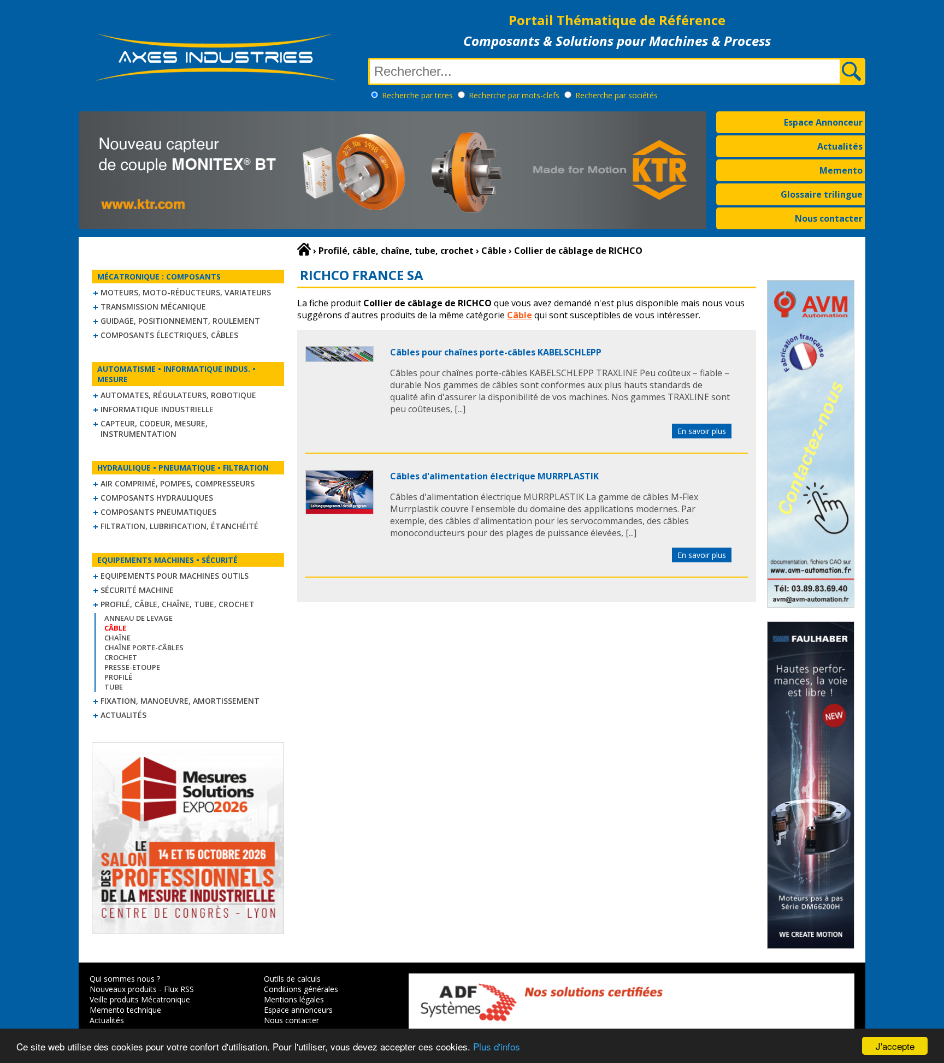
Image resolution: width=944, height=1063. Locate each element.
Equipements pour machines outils (175, 576)
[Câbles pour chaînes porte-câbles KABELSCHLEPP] (339, 359)
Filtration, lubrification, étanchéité (179, 526)
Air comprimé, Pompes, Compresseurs (178, 483)
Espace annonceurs (298, 1010)
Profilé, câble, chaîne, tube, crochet (178, 604)
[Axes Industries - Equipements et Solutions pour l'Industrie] (215, 81)
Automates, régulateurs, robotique (178, 395)
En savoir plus (701, 431)
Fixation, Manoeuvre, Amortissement (180, 701)
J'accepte (895, 1046)
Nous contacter (829, 218)
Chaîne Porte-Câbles (144, 647)
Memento (841, 170)
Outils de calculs (292, 978)
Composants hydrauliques (157, 497)
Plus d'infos (496, 1046)
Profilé (118, 677)
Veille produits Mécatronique (140, 999)
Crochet (120, 657)
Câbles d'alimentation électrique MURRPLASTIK (494, 476)
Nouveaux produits (123, 989)
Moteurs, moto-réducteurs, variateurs (186, 292)
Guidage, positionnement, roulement (180, 321)
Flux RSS (179, 989)
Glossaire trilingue (822, 194)
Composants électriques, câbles (169, 335)
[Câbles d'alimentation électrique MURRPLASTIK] (339, 511)
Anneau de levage (138, 618)
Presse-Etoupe (132, 667)
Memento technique (125, 1010)
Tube (113, 687)
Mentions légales (294, 999)
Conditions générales (301, 989)
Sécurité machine (137, 590)
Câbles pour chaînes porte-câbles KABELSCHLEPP (495, 352)
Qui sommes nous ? (125, 978)
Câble (519, 315)
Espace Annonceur (823, 122)
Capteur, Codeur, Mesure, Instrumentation (154, 428)
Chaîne (117, 638)
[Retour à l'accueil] (304, 250)
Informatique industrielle (157, 409)
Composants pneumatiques (158, 512)
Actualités (840, 146)
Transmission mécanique (153, 306)
